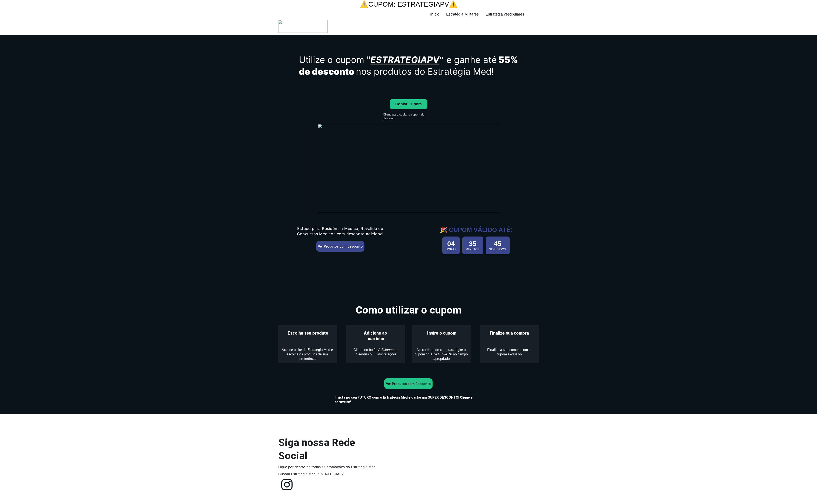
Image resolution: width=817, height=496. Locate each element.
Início (434, 14)
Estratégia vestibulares (505, 14)
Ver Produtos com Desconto (340, 246)
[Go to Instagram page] (533, 14)
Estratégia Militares (462, 14)
